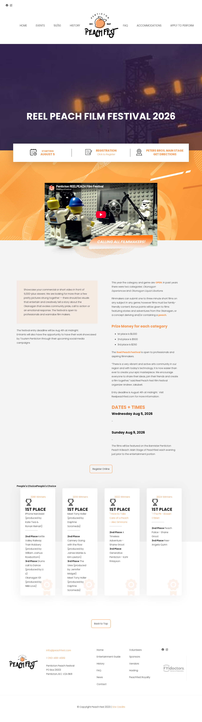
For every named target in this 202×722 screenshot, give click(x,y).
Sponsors (134, 656)
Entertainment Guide (109, 656)
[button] (46, 25)
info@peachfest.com (58, 650)
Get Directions (164, 154)
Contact (101, 684)
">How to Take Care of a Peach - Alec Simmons (119, 518)
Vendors (134, 663)
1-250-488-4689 (55, 658)
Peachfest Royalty (139, 677)
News (100, 677)
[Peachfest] (101, 25)
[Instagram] (11, 5)
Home (100, 650)
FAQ (99, 670)
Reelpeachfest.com (123, 396)
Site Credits (118, 707)
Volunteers (135, 650)
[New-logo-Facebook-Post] (23, 661)
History (100, 663)
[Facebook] (7, 5)
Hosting (133, 670)
